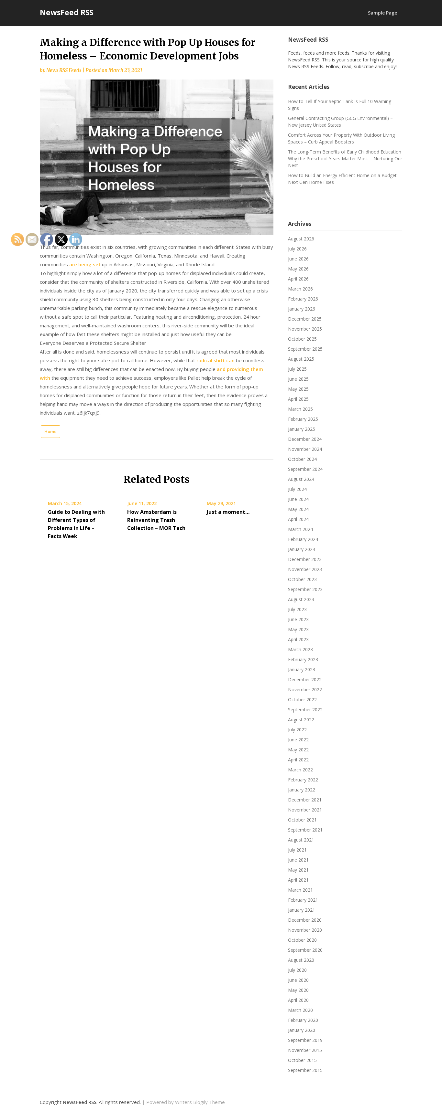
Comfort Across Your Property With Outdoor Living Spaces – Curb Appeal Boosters (341, 138)
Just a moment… (228, 511)
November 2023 (305, 569)
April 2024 (298, 519)
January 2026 (301, 309)
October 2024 (302, 459)
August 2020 (301, 960)
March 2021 (300, 890)
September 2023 (305, 589)
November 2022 (305, 689)
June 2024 (298, 499)
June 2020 (298, 980)
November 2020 (305, 930)
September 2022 (305, 709)
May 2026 (298, 269)
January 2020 (301, 1030)
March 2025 (300, 409)
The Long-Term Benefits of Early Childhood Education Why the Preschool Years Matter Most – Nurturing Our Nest (345, 158)
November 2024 (305, 449)
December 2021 (305, 800)
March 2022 (300, 770)
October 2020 (302, 940)
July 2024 (297, 489)
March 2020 (300, 1010)
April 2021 (298, 880)
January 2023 (301, 669)
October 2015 (302, 1060)
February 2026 (303, 299)
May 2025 (298, 389)
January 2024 (301, 549)
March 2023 (300, 649)
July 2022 (297, 729)
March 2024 (300, 529)
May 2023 (298, 629)
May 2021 (298, 870)
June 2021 (298, 860)
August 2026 (301, 239)
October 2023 (302, 579)
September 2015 (305, 1070)
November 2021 (305, 810)
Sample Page (382, 13)
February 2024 (303, 539)
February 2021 (303, 900)
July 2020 (297, 970)
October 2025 (302, 339)
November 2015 (305, 1050)
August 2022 (301, 719)
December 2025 (305, 319)
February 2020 (303, 1020)
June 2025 (298, 379)
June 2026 (298, 259)
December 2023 (305, 559)
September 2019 (305, 1040)
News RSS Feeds (63, 70)
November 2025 (305, 329)
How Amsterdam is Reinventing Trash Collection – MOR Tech (156, 520)
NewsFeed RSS (66, 12)
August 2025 (301, 359)
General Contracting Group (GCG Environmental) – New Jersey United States (340, 121)
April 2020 (298, 1000)
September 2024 (305, 469)
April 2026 (298, 279)
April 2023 (298, 639)
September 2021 (305, 830)
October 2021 (302, 820)
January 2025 (301, 429)
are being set (85, 264)
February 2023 (303, 659)
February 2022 (303, 780)
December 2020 (305, 920)
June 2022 (298, 740)
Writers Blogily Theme (200, 1102)
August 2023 (301, 599)
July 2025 (297, 369)
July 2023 (297, 609)
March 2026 (300, 289)
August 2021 (301, 840)
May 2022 (298, 750)
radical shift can (215, 360)
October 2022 (302, 699)
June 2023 (298, 619)
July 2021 (297, 850)
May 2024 (298, 509)
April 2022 (298, 760)
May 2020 (298, 990)
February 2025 (303, 419)
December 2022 (305, 679)
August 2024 (301, 479)
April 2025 (298, 399)
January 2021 (301, 910)
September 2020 (305, 950)
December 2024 (305, 439)
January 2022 (301, 790)
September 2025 (305, 349)
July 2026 (297, 249)
